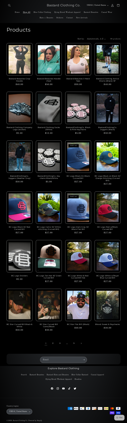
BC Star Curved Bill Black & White (19, 325)
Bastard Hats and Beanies (58, 375)
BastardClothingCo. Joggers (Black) (107, 128)
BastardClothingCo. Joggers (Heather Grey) (19, 177)
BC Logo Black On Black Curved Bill (78, 177)
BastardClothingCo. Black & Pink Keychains (78, 128)
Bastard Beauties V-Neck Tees (78, 80)
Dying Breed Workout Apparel (59, 379)
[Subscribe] (84, 360)
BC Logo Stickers (19, 276)
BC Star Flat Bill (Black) (78, 324)
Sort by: (81, 39)
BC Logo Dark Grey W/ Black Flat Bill (78, 228)
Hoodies (78, 379)
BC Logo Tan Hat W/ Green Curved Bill (49, 277)
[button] (9, 5)
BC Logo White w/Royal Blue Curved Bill (107, 277)
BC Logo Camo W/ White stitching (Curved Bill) (49, 228)
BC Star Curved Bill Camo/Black (49, 325)
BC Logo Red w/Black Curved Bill (107, 228)
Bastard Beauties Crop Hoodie (19, 80)
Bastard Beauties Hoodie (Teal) (49, 80)
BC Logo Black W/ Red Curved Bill (19, 228)
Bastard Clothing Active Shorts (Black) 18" (107, 80)
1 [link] (46, 343)
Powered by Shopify (35, 420)
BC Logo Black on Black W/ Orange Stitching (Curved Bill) (108, 178)
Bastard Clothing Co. (20, 420)
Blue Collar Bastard (79, 375)
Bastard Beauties (37, 375)
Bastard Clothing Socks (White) (49, 128)
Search (24, 375)
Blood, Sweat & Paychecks (107, 324)
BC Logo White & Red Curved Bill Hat (78, 277)
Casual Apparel (97, 375)
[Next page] (81, 343)
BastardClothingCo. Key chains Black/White (49, 177)
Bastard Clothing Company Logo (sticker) (19, 128)
